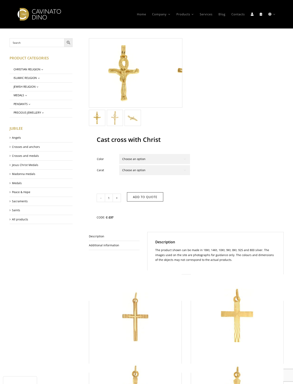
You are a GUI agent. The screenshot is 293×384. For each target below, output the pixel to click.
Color (100, 159)
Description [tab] (96, 236)
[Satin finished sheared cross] (135, 316)
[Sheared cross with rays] (237, 316)
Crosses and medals (25, 156)
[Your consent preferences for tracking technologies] (20, 380)
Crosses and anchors (26, 147)
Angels (16, 137)
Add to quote (145, 197)
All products (20, 219)
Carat (100, 170)
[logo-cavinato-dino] (39, 9)
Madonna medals (23, 174)
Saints (16, 210)
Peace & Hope (21, 192)
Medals (17, 183)
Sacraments (20, 201)
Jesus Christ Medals (25, 165)
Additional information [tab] (104, 245)
